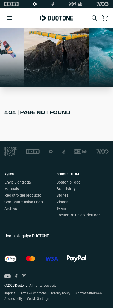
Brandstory (66, 189)
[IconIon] (11, 4)
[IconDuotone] (35, 4)
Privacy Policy (60, 293)
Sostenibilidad (68, 182)
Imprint (9, 293)
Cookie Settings (38, 298)
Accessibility (13, 298)
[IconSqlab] (75, 4)
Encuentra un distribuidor (78, 215)
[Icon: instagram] (24, 276)
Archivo (10, 209)
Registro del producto (22, 195)
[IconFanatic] (52, 4)
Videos (62, 202)
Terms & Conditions (33, 293)
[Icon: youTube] (7, 276)
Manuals (11, 189)
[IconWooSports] (102, 4)
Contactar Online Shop (23, 202)
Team (61, 209)
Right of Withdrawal (89, 293)
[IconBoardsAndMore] (10, 151)
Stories (62, 195)
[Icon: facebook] (16, 276)
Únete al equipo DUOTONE (26, 236)
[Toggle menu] (9, 18)
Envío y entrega (17, 182)
